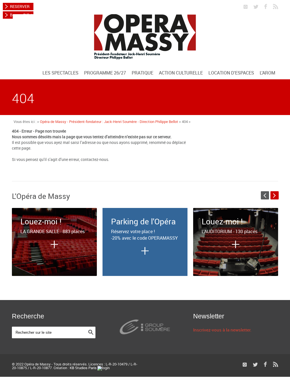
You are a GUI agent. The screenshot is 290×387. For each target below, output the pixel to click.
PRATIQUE (142, 73)
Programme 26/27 (105, 73)
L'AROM (267, 73)
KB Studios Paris (83, 367)
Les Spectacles (60, 73)
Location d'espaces (231, 73)
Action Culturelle (181, 73)
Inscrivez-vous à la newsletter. (222, 330)
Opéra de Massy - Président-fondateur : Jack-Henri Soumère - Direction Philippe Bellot (109, 121)
